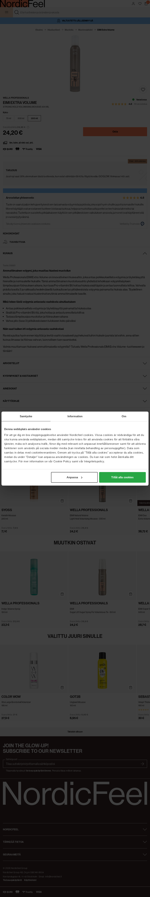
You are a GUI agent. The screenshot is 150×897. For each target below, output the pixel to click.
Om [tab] (124, 416)
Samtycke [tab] (26, 416)
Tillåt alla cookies (122, 477)
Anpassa (72, 477)
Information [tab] (75, 416)
